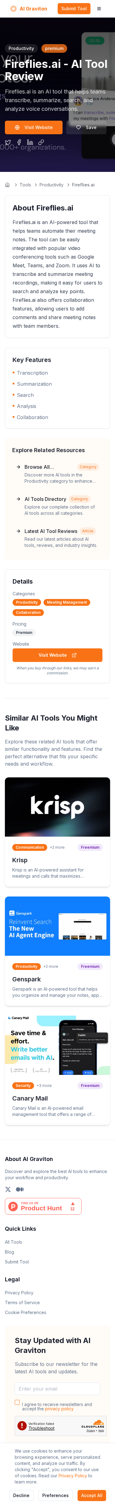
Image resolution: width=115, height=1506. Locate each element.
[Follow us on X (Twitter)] (8, 1189)
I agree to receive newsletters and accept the (57, 1406)
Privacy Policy (73, 1475)
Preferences (55, 1495)
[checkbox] (17, 1402)
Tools (25, 184)
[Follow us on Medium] (20, 1189)
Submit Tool (74, 8)
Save (91, 127)
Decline (21, 1495)
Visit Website (39, 127)
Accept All (91, 1495)
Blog (9, 1251)
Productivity (51, 184)
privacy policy (59, 1408)
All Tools (13, 1242)
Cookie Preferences (25, 1312)
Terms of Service (22, 1302)
